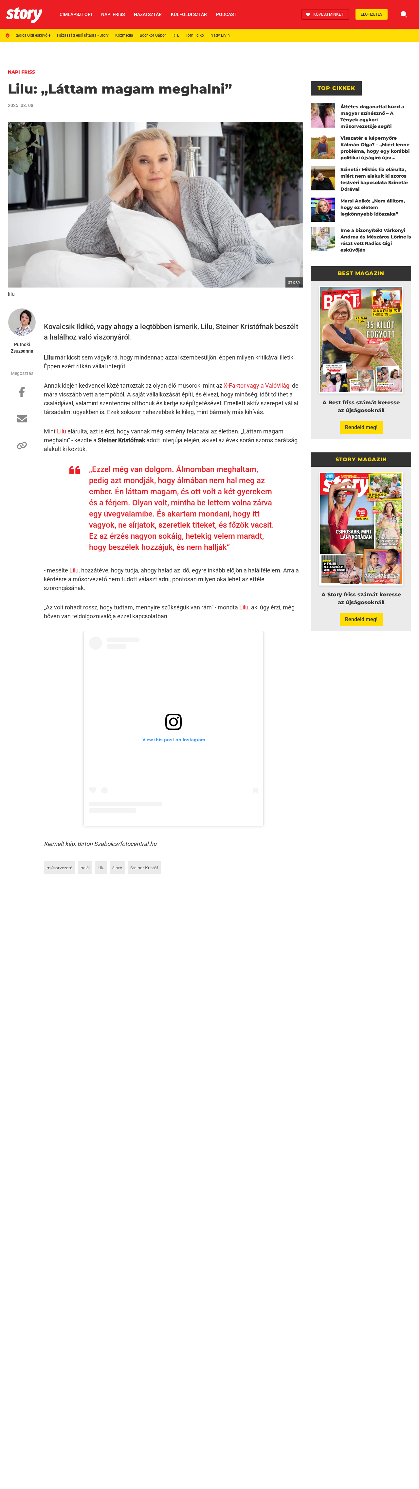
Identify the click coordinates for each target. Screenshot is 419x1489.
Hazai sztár (148, 14)
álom (117, 867)
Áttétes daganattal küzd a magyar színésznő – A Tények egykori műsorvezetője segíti (372, 116)
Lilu (61, 431)
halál (85, 867)
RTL (176, 35)
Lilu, (244, 607)
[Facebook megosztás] (22, 395)
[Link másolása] (22, 449)
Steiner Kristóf (144, 867)
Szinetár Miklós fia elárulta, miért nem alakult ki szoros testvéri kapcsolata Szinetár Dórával (374, 179)
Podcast (226, 14)
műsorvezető (59, 867)
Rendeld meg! (361, 427)
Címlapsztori (76, 14)
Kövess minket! (328, 14)
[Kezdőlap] (24, 14)
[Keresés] (404, 14)
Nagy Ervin (220, 35)
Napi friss (113, 14)
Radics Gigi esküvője (32, 35)
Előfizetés (371, 14)
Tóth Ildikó (195, 35)
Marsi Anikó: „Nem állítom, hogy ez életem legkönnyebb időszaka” (372, 207)
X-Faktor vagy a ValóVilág (256, 385)
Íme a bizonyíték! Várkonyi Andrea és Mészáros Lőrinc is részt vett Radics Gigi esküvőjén (375, 240)
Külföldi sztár (189, 14)
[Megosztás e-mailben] (22, 422)
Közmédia (124, 35)
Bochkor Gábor (153, 35)
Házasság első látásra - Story (83, 35)
